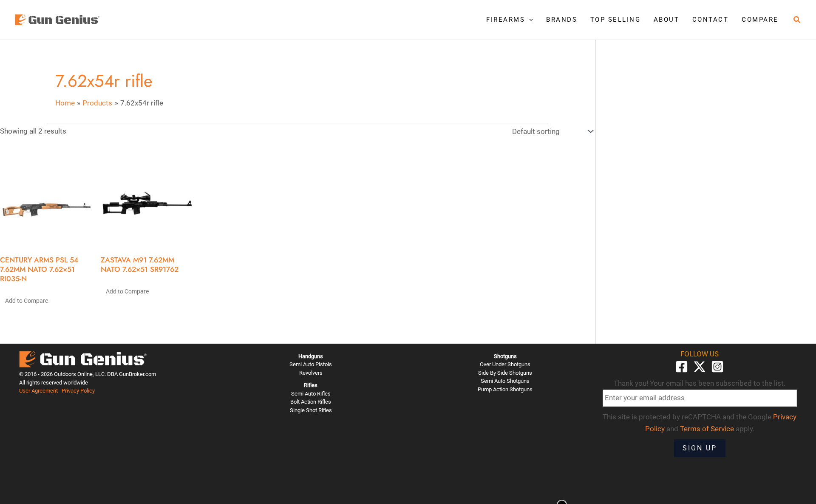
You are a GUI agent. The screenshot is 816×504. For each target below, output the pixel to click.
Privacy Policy (78, 390)
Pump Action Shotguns (505, 389)
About (667, 19)
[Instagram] (717, 366)
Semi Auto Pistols (310, 364)
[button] (529, 19)
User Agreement (38, 390)
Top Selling (615, 19)
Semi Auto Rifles (311, 393)
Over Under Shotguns (505, 364)
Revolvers (311, 373)
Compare (760, 19)
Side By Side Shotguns (505, 373)
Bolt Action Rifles (310, 402)
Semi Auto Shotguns (505, 381)
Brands (561, 19)
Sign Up (700, 448)
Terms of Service (707, 428)
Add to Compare (26, 300)
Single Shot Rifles (311, 410)
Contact (710, 19)
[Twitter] (699, 366)
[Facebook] (681, 366)
